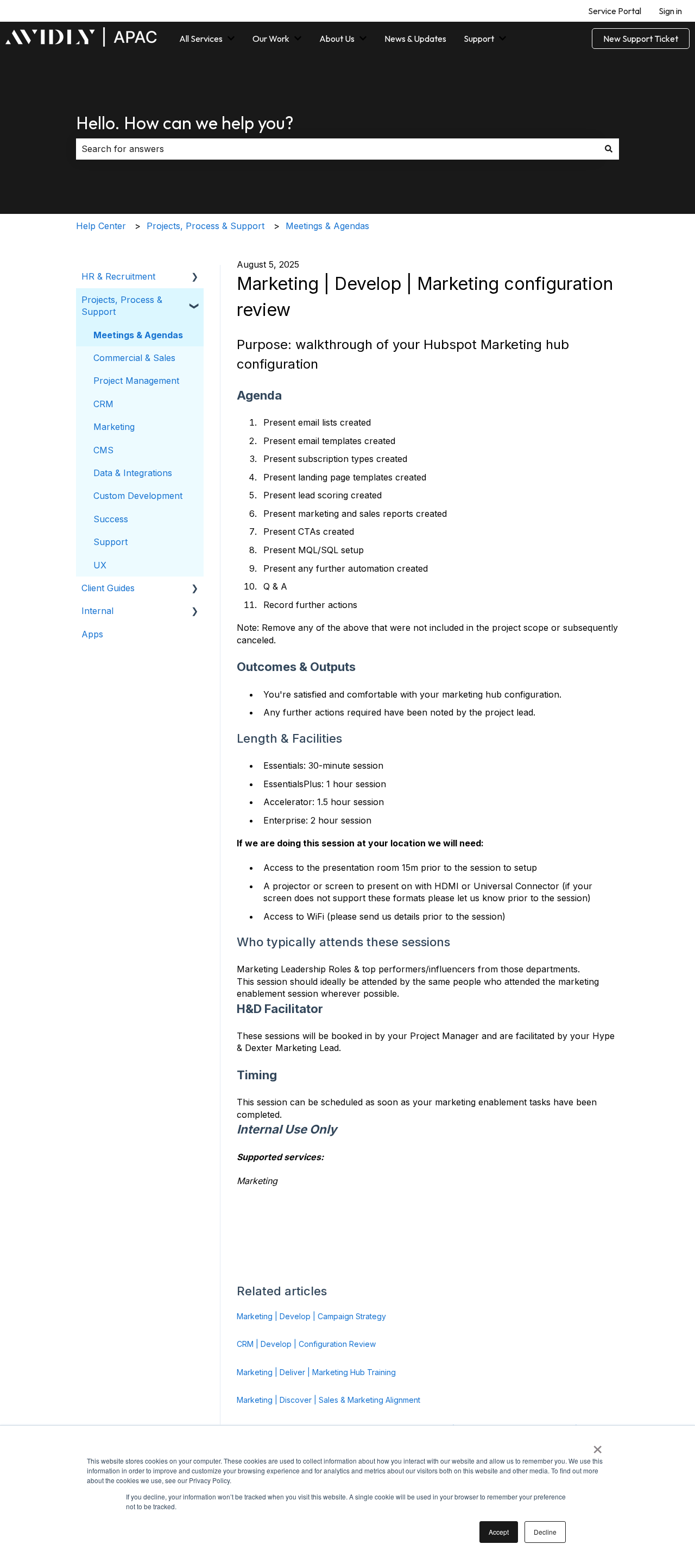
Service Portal (614, 10)
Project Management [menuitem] (136, 380)
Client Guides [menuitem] (108, 588)
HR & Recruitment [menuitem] (118, 276)
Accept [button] (499, 1531)
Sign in (670, 10)
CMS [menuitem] (103, 450)
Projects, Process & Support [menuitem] (121, 305)
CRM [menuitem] (103, 403)
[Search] (608, 148)
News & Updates (415, 38)
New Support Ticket (640, 38)
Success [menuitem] (110, 519)
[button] (195, 277)
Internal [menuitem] (97, 610)
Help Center (101, 225)
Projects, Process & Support (205, 225)
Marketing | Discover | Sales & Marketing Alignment (328, 1399)
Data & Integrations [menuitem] (132, 472)
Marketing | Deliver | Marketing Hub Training (316, 1372)
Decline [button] (545, 1531)
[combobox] (337, 148)
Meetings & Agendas (327, 225)
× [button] (597, 1446)
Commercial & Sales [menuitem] (134, 357)
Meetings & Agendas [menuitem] (138, 335)
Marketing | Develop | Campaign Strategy (311, 1316)
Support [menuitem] (110, 541)
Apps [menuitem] (92, 634)
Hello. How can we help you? (185, 123)
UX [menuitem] (99, 565)
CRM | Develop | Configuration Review (306, 1344)
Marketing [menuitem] (114, 426)
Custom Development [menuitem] (137, 495)
